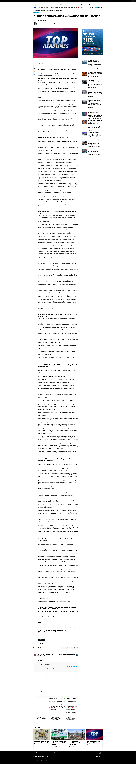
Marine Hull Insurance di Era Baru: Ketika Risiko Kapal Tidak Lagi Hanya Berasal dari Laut (94, 151)
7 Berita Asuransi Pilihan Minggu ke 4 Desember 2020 (93, 742)
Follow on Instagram (72, 666)
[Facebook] (89, 7)
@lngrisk (41, 662)
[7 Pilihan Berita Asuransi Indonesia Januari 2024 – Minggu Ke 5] (59, 734)
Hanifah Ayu (40, 23)
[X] (90, 7)
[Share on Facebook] (34, 20)
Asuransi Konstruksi (100, 4)
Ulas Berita (72, 4)
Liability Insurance (92, 4)
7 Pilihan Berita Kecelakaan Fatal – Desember (75, 742)
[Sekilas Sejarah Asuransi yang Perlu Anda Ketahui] (41, 734)
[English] (78, 7)
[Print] (46, 20)
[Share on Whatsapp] (38, 20)
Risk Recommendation (66, 4)
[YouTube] (92, 7)
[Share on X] (36, 20)
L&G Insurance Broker (53, 601)
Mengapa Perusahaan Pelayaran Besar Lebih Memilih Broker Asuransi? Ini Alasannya (94, 143)
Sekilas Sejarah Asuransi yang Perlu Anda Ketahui (41, 742)
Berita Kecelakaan (78, 4)
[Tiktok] (93, 7)
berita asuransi (52, 624)
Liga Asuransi (41, 67)
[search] (101, 7)
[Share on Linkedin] (40, 20)
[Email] (44, 20)
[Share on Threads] (42, 20)
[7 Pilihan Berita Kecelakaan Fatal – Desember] (76, 734)
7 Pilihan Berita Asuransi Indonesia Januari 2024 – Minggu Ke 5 (59, 742)
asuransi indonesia (45, 624)
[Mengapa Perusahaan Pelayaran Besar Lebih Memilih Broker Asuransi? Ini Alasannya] (84, 143)
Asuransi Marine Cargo (85, 4)
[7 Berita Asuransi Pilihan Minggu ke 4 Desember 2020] (94, 734)
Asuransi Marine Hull (91, 146)
